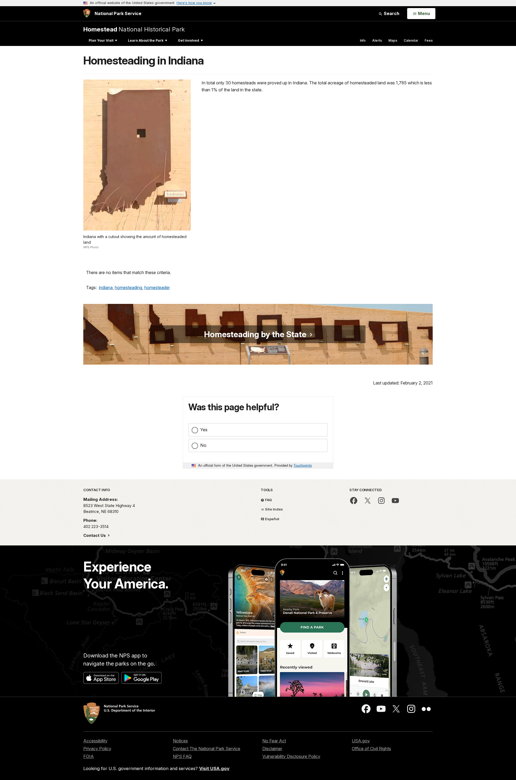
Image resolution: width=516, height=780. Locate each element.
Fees (429, 40)
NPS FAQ (182, 756)
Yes (203, 429)
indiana (106, 287)
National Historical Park (134, 29)
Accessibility (95, 740)
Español (271, 519)
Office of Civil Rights (371, 748)
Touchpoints (302, 465)
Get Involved (188, 40)
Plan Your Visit (101, 40)
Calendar (411, 40)
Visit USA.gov (214, 768)
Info (363, 40)
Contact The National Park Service (206, 748)
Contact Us (95, 535)
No (203, 445)
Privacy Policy (97, 748)
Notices (180, 740)
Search (391, 13)
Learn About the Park (145, 40)
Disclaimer (272, 748)
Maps (392, 40)
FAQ (268, 500)
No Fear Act (274, 740)
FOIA (88, 756)
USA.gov (361, 740)
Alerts (377, 40)
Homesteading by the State (255, 334)
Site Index (273, 509)
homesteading (128, 287)
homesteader (157, 287)
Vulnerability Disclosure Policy (291, 756)
